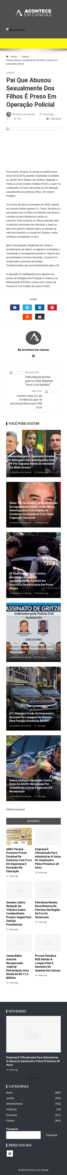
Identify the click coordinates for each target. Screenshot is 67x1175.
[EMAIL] (39, 317)
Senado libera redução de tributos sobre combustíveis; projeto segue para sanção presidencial (18, 913)
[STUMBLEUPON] (27, 317)
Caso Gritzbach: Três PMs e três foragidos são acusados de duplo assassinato (31, 648)
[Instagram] (10, 1153)
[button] (27, 1078)
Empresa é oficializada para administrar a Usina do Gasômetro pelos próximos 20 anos (33, 1061)
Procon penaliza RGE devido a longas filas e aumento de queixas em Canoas (47, 963)
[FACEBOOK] (14, 307)
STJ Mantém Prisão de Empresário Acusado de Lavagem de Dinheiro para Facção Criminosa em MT (31, 717)
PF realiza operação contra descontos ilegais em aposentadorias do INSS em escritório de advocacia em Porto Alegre (31, 581)
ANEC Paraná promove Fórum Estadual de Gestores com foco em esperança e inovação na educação (19, 860)
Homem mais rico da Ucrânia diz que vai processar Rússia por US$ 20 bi (26, 399)
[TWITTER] (27, 307)
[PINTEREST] (52, 307)
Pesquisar (12, 1129)
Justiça (10, 73)
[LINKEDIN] (39, 307)
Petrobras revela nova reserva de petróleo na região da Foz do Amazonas (47, 910)
